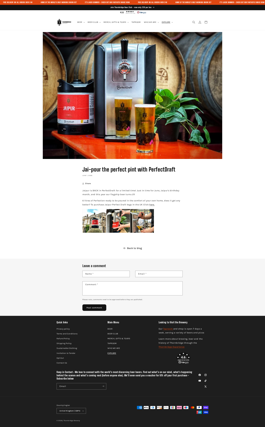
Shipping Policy (64, 343)
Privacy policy (63, 329)
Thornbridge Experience (172, 347)
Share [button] (88, 183)
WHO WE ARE (114, 348)
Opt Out (60, 358)
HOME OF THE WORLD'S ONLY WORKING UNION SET (59, 2)
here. (152, 204)
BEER (110, 329)
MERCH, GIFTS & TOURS (119, 338)
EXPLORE (112, 353)
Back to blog (134, 248)
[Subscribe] (103, 386)
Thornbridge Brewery (71, 420)
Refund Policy (63, 338)
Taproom (168, 328)
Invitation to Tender (66, 353)
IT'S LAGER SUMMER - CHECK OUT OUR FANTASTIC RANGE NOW (107, 2)
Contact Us (62, 363)
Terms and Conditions (67, 334)
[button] (132, 12)
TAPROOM (112, 343)
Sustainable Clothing (67, 348)
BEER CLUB (113, 334)
